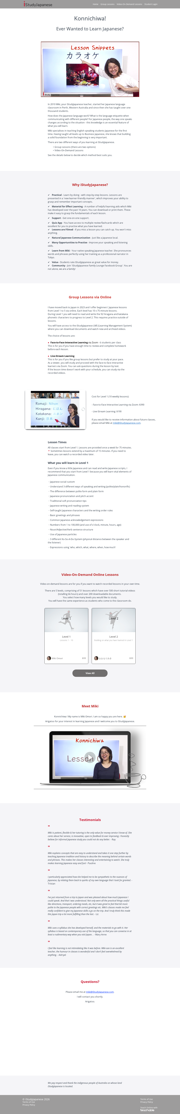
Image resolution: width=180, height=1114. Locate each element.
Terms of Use (28, 1102)
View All (90, 673)
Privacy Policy (28, 1104)
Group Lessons (107, 4)
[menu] (124, 4)
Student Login (151, 4)
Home (95, 4)
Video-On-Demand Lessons (129, 4)
